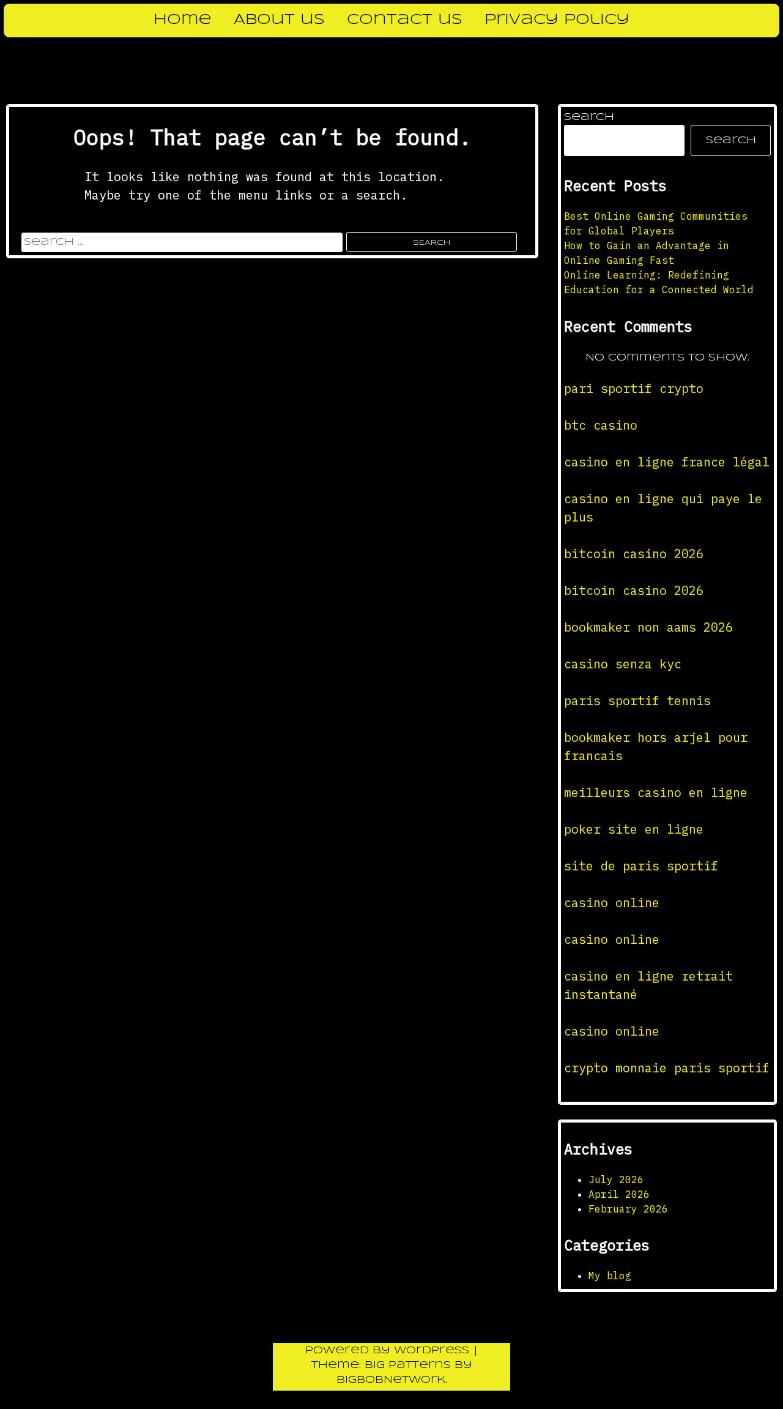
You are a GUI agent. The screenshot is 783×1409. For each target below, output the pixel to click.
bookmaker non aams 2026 (648, 627)
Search (589, 117)
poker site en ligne (633, 829)
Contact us (404, 20)
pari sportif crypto (633, 388)
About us (279, 20)
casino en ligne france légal (667, 462)
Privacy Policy (556, 20)
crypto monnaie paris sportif (667, 1068)
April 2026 (619, 1194)
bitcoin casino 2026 (633, 553)
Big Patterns (408, 1365)
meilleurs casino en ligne (656, 792)
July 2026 (616, 1179)
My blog (609, 1275)
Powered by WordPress (389, 1350)
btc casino (600, 425)
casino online (611, 902)
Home (183, 20)
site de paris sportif (641, 866)
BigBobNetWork (390, 1380)
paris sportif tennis (637, 700)
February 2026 (628, 1209)
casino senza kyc (622, 664)
